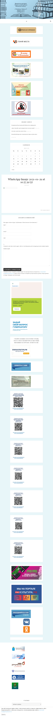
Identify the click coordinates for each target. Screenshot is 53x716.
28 (30, 164)
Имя (4, 225)
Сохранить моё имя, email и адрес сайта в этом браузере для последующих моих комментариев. (26, 246)
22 (35, 161)
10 (13, 158)
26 (22, 164)
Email (5, 231)
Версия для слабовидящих (28, 29)
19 (22, 161)
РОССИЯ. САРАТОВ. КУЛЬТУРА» (18, 131)
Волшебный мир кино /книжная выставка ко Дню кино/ (24, 134)
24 (13, 164)
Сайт (4, 238)
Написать (16, 309)
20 (26, 161)
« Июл (12, 169)
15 (35, 158)
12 (22, 158)
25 (18, 164)
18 (18, 161)
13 (26, 158)
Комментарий (6, 248)
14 (30, 158)
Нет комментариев (45, 210)
